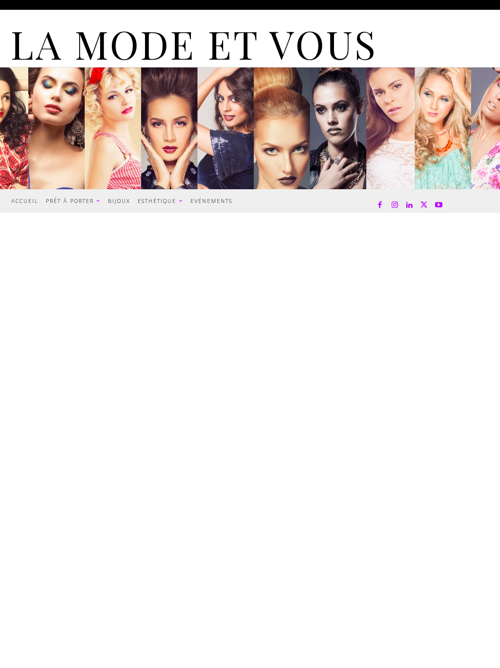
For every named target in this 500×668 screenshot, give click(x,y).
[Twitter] (424, 205)
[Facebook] (380, 205)
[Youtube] (438, 205)
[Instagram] (394, 205)
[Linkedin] (409, 205)
